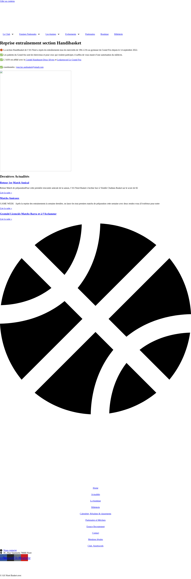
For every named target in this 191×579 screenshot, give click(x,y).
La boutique (95, 501)
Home (95, 488)
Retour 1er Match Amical (14, 182)
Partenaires (90, 34)
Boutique (105, 34)
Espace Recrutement (96, 526)
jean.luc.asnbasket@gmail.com (29, 67)
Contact (95, 533)
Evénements (70, 34)
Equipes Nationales (27, 34)
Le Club (6, 34)
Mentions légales (95, 539)
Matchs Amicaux (9, 198)
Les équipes (51, 34)
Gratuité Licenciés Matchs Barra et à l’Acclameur (28, 213)
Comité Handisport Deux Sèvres (39, 60)
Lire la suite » (6, 193)
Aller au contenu (7, 1)
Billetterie (118, 34)
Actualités (95, 494)
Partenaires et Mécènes (95, 520)
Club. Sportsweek (95, 546)
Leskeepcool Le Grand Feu (69, 60)
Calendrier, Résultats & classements (95, 514)
